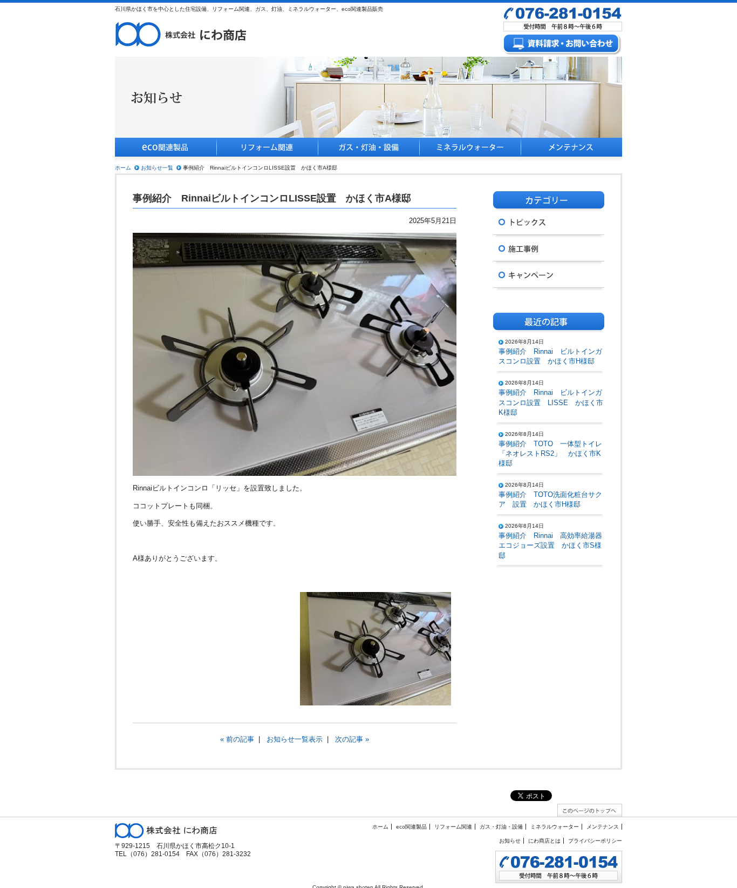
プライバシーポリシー (595, 841)
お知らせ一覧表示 (295, 739)
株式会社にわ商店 (181, 34)
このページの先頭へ (589, 810)
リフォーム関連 (267, 150)
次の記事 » (352, 739)
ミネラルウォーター (470, 150)
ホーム (123, 168)
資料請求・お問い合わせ (562, 44)
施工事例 (548, 248)
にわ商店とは (544, 841)
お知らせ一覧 (157, 168)
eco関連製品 (165, 150)
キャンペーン (548, 274)
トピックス (548, 221)
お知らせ (510, 841)
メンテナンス (571, 150)
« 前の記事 (237, 739)
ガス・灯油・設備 (368, 150)
